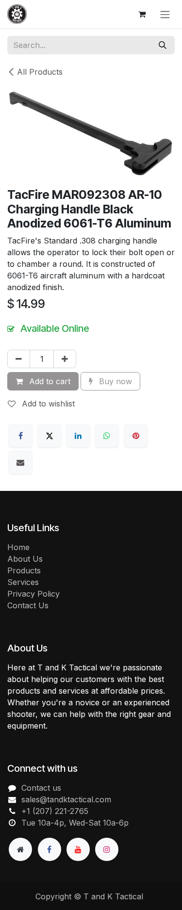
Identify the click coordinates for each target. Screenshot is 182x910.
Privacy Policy (33, 594)
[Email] (20, 462)
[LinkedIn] (78, 435)
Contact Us (28, 605)
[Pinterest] (136, 435)
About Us (25, 559)
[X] (49, 435)
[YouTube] (78, 849)
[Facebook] (20, 435)
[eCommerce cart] (141, 14)
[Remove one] (18, 359)
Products (24, 570)
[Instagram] (106, 849)
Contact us (41, 788)
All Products (40, 72)
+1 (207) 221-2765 (54, 811)
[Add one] (64, 359)
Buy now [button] (114, 381)
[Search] (162, 45)
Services (23, 582)
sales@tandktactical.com (66, 799)
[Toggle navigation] (165, 14)
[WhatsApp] (106, 435)
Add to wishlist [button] (47, 403)
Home (18, 547)
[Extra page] (20, 849)
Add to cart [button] (48, 381)
